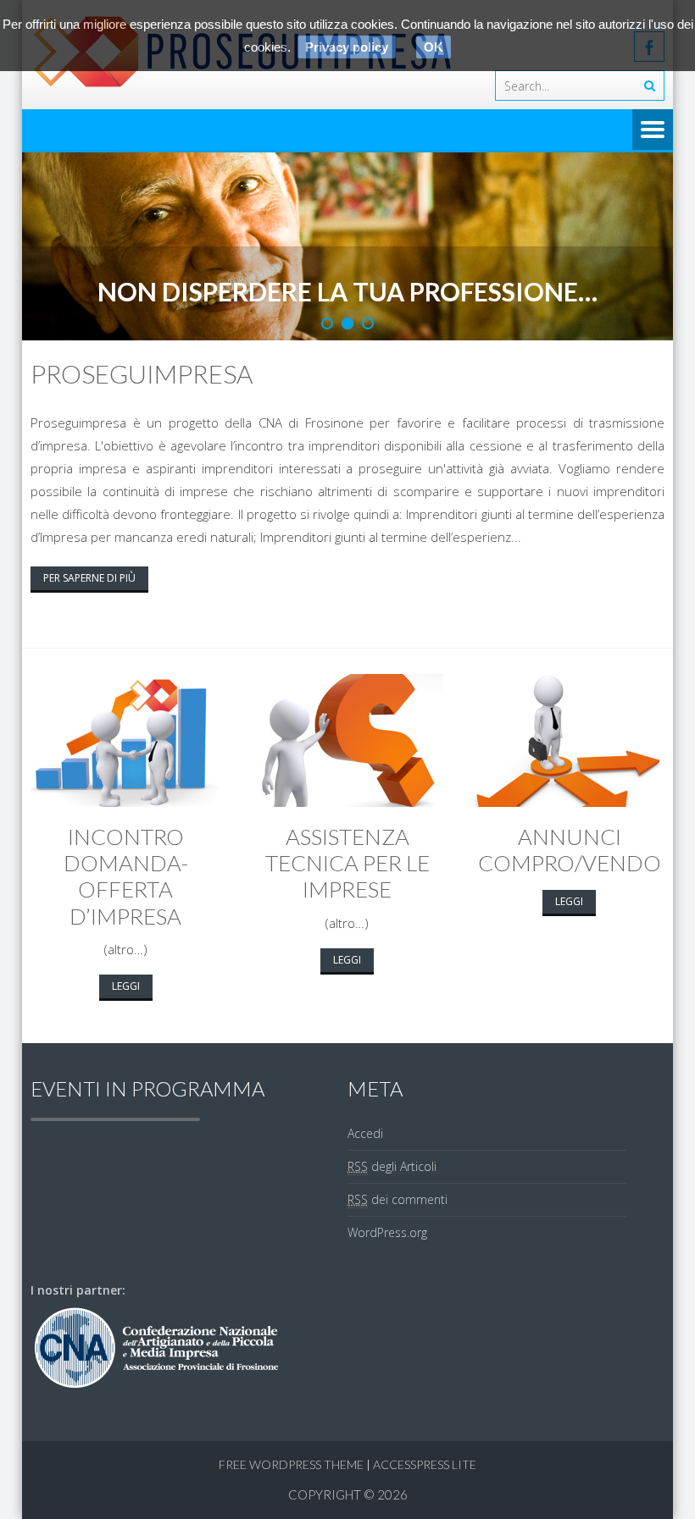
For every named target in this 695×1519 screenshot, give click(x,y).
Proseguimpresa (142, 373)
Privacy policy (346, 47)
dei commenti (398, 1199)
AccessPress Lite (424, 1464)
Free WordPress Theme (291, 1464)
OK (433, 47)
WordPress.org (387, 1232)
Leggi (126, 986)
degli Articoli (392, 1166)
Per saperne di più (89, 578)
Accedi (365, 1133)
